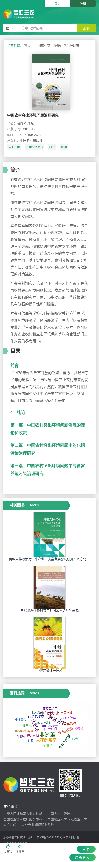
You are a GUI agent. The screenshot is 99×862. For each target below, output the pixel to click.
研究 (52, 147)
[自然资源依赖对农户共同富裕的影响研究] (49, 587)
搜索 (86, 28)
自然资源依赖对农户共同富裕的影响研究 (49, 610)
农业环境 (14, 147)
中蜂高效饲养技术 (49, 671)
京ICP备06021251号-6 (51, 837)
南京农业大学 (77, 819)
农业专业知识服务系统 (38, 825)
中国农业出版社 (58, 814)
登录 (57, 3)
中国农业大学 (57, 819)
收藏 (20, 851)
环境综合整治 (34, 147)
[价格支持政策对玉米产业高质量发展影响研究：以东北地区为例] (49, 534)
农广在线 (9, 825)
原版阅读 (82, 857)
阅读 (86, 849)
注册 (83, 3)
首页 (27, 45)
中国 (64, 147)
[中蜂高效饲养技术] (49, 642)
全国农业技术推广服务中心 (22, 819)
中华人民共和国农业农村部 (22, 814)
